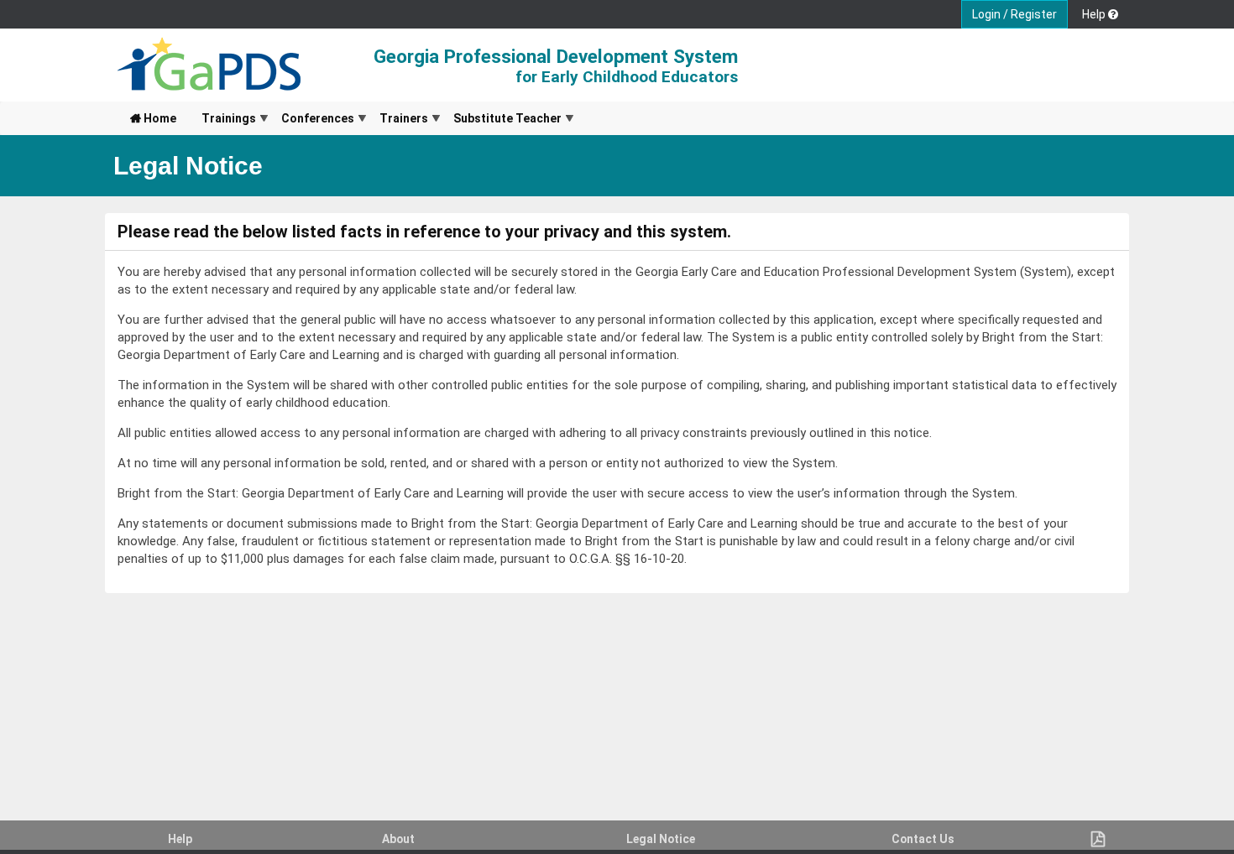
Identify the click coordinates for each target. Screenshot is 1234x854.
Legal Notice (660, 839)
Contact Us (923, 839)
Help (180, 839)
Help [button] (1095, 14)
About (398, 839)
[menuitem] (153, 118)
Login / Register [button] (1014, 14)
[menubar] (346, 118)
